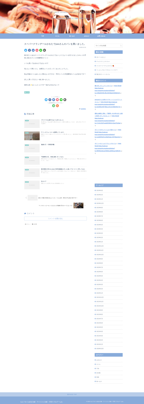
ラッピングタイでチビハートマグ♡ (107, 70)
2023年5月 (99, 224)
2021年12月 (100, 297)
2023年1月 (99, 242)
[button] (121, 46)
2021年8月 (99, 314)
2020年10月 (100, 348)
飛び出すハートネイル (103, 74)
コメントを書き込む (55, 218)
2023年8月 (99, 212)
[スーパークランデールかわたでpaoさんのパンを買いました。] (33, 50)
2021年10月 (100, 306)
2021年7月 (99, 318)
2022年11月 (99, 250)
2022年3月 (99, 284)
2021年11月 (99, 301)
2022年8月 (99, 263)
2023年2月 (99, 237)
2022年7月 (99, 267)
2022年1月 (99, 293)
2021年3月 (99, 336)
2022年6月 (99, 271)
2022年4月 (99, 280)
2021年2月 (99, 340)
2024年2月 (99, 195)
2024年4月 (99, 190)
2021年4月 (99, 331)
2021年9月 (99, 310)
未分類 (27, 92)
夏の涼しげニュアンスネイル (103, 85)
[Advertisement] (109, 169)
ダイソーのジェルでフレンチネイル (105, 143)
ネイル (98, 364)
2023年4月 (99, 229)
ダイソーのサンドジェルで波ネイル (105, 129)
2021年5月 (99, 327)
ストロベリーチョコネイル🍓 (105, 65)
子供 (97, 368)
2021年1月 (99, 344)
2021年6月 (99, 323)
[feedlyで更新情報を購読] (53, 105)
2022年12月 (100, 246)
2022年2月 (99, 289)
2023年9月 (99, 207)
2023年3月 (99, 233)
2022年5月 (99, 276)
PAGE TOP (73, 394)
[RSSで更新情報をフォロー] (57, 105)
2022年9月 (99, 259)
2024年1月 (99, 199)
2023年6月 (99, 220)
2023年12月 (100, 203)
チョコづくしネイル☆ (103, 61)
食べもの (99, 381)
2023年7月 (99, 216)
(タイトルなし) (100, 57)
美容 (97, 377)
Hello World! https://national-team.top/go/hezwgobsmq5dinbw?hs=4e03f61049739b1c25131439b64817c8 (107, 104)
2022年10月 (100, 254)
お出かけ (99, 360)
